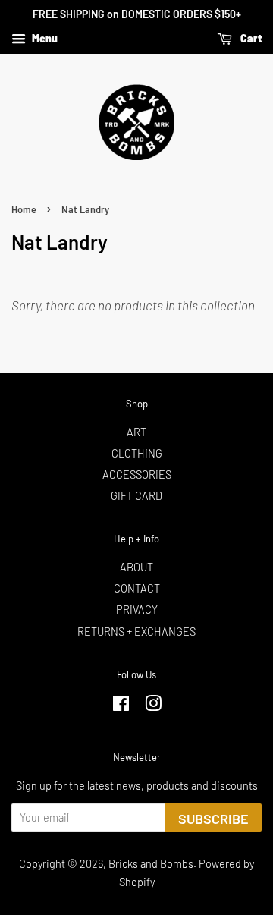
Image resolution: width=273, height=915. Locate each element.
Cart (250, 38)
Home (23, 209)
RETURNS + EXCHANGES (136, 631)
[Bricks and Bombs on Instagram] (153, 706)
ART (136, 432)
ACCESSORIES (136, 474)
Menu (44, 38)
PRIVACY (137, 609)
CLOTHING (136, 453)
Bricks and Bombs (150, 863)
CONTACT (137, 588)
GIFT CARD (136, 495)
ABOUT (136, 567)
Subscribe (213, 818)
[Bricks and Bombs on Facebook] (121, 706)
